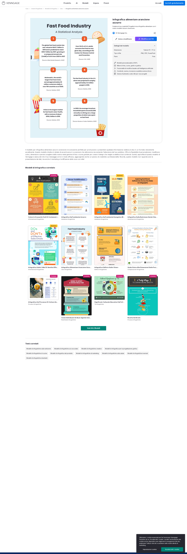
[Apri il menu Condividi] (155, 33)
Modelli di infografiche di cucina (36, 353)
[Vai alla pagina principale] (10, 3)
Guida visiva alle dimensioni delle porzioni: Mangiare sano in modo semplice (143, 267)
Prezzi (106, 3)
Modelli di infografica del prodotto (62, 353)
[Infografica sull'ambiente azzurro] (76, 195)
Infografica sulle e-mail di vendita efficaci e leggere (43, 267)
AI (77, 3)
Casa (27, 8)
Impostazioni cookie (150, 549)
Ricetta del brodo (134, 318)
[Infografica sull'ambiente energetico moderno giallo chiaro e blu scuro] (109, 195)
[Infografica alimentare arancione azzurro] (76, 245)
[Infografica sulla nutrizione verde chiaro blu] (143, 195)
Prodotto (67, 3)
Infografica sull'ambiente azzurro (73, 217)
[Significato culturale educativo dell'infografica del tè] (109, 288)
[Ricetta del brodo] (143, 295)
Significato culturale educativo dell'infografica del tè (109, 302)
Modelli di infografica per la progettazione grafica (121, 348)
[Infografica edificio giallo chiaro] (109, 245)
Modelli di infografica (51, 8)
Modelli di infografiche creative (92, 348)
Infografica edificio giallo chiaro (106, 267)
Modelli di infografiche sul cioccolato (66, 348)
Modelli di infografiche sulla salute (113, 353)
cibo (61, 8)
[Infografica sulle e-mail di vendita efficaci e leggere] (43, 245)
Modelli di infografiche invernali (138, 353)
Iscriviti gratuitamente (174, 3)
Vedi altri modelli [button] (93, 328)
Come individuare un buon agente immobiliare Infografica (76, 318)
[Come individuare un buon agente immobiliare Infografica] (76, 295)
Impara (96, 3)
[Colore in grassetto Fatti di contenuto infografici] (43, 195)
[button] (123, 39)
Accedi (158, 3)
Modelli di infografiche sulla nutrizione (38, 348)
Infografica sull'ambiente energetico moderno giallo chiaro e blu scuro (109, 217)
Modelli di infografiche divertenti (36, 358)
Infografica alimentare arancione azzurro (76, 267)
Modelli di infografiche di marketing (87, 353)
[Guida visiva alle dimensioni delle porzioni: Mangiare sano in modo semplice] (143, 245)
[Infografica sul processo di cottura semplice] (43, 288)
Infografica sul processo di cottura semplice (43, 302)
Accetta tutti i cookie (172, 549)
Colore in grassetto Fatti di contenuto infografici (43, 217)
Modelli (85, 3)
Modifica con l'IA (147, 39)
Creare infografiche (36, 8)
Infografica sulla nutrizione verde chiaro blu (143, 217)
